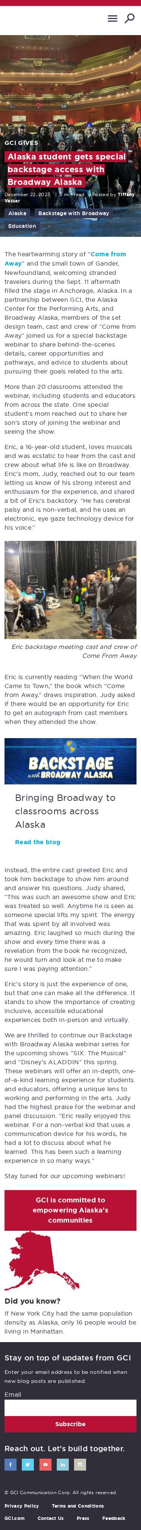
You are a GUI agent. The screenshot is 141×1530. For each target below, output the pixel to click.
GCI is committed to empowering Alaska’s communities (70, 1210)
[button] (112, 18)
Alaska (17, 213)
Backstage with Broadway (73, 213)
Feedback (114, 1518)
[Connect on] (11, 1465)
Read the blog (38, 842)
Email (13, 1394)
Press (83, 1518)
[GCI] (36, 20)
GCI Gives (21, 143)
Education (22, 226)
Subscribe (70, 1424)
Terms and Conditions (78, 1506)
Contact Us (51, 1518)
